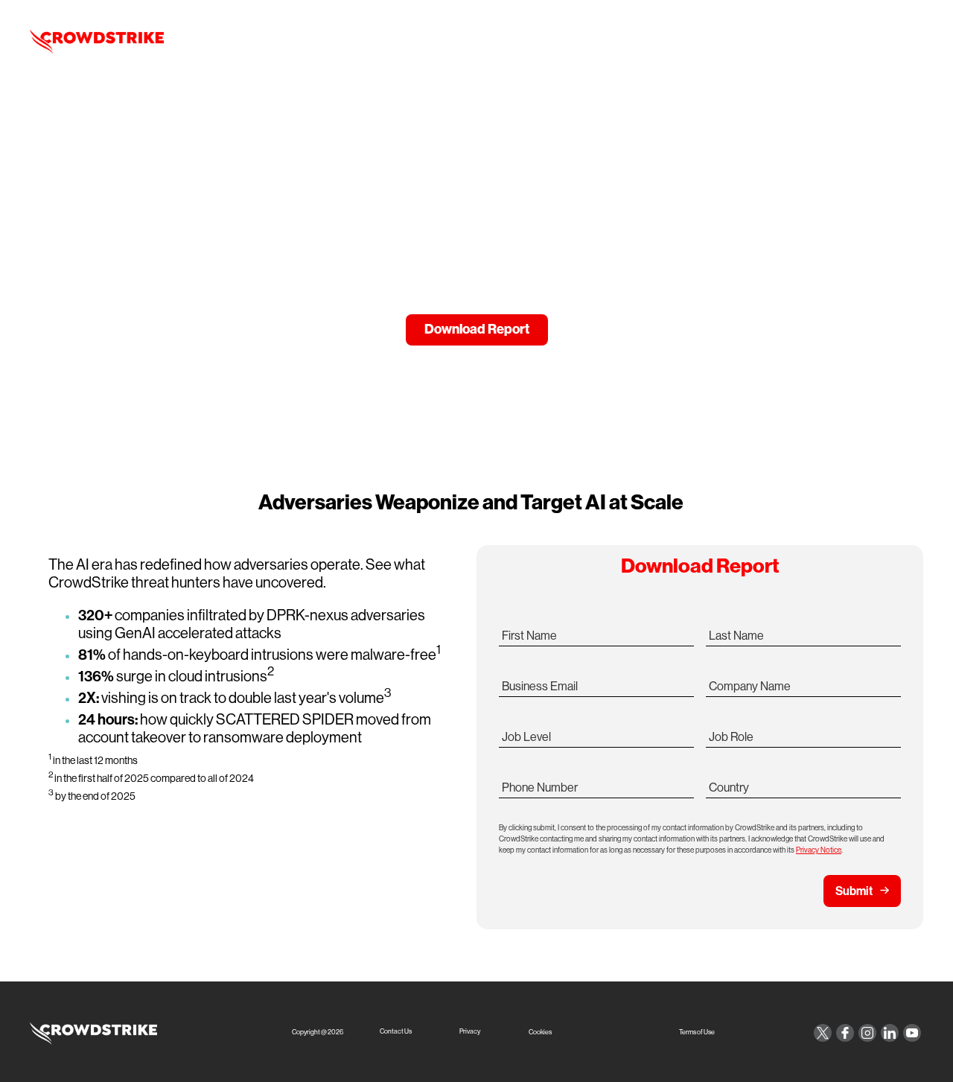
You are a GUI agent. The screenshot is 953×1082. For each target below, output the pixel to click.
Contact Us (396, 1031)
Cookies (540, 1032)
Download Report (476, 329)
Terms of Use (697, 1032)
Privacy (469, 1031)
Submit (854, 890)
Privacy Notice (818, 850)
